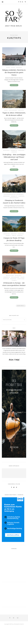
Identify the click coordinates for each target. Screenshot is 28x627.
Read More (14, 85)
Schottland (20, 278)
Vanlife (14, 235)
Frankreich (14, 150)
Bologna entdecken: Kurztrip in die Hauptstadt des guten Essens (14, 72)
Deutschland (10, 275)
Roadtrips (21, 233)
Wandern (14, 152)
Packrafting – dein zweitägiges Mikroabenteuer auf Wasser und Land (14, 156)
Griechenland (13, 110)
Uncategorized (14, 197)
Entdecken (6, 150)
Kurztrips (19, 67)
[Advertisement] (14, 565)
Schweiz (8, 235)
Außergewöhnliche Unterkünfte (14, 194)
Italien (13, 67)
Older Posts (20, 305)
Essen (8, 67)
